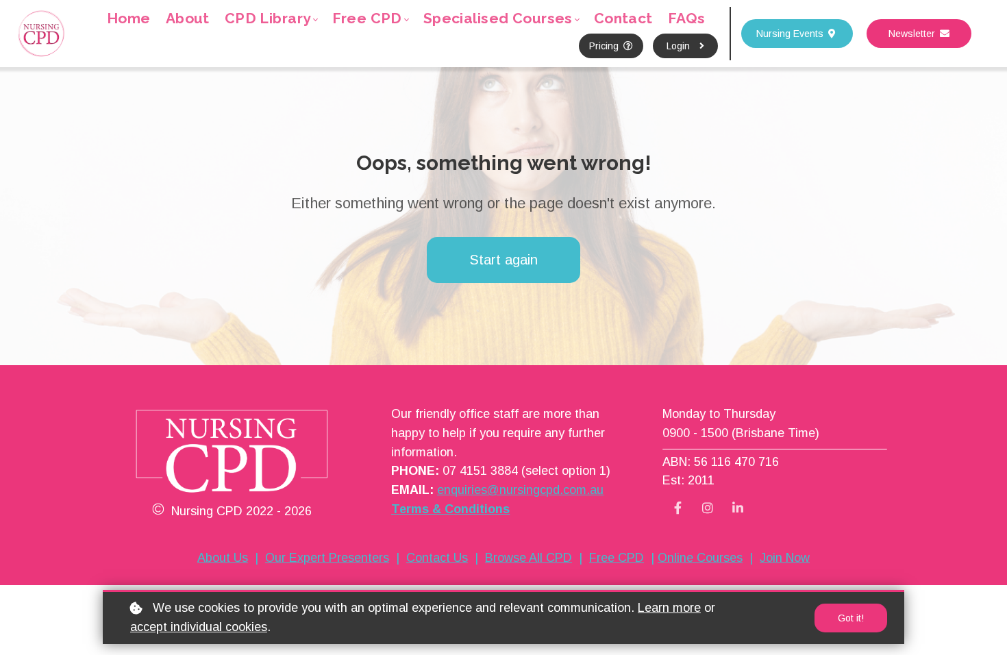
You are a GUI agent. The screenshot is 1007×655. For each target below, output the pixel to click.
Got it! (851, 618)
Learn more (669, 608)
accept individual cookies (198, 627)
